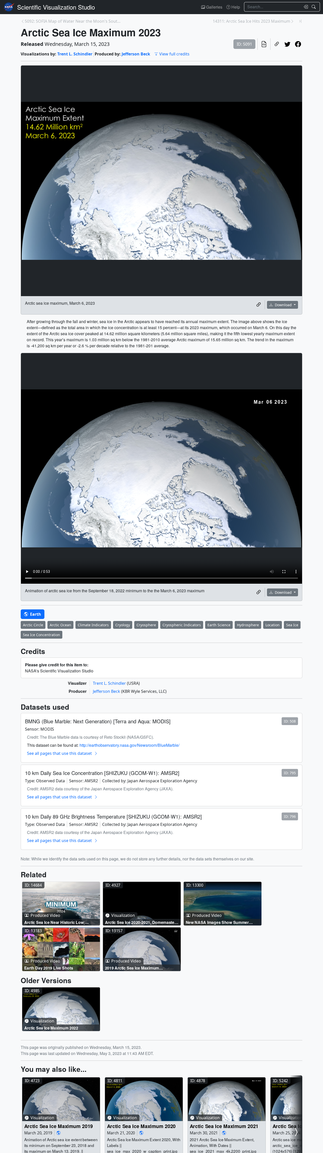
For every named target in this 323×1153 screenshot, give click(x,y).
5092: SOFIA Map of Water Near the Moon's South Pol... (73, 21)
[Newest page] (300, 21)
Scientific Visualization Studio (56, 7)
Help (235, 7)
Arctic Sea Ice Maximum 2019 (58, 1126)
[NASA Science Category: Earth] (59, 1133)
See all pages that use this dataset (59, 753)
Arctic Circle (33, 624)
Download (283, 304)
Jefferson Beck (136, 54)
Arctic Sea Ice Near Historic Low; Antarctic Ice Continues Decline (54, 922)
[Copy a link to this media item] (259, 304)
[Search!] (314, 7)
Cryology (122, 624)
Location (272, 624)
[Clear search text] (305, 7)
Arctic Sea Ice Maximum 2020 (141, 1126)
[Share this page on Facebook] (298, 44)
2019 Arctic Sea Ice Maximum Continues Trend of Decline (132, 967)
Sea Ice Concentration (41, 634)
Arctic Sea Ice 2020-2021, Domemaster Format (140, 922)
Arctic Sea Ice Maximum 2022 (51, 1027)
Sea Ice (292, 624)
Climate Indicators (93, 624)
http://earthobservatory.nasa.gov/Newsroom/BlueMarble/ (129, 745)
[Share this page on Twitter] (287, 44)
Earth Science (218, 624)
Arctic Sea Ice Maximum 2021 (224, 1126)
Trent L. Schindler (74, 54)
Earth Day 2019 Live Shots (48, 967)
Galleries (213, 7)
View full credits (174, 54)
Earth (35, 614)
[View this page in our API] (264, 44)
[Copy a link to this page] (277, 44)
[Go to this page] (61, 903)
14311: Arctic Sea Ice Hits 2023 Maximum (251, 21)
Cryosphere (146, 624)
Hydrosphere (248, 624)
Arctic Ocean (60, 624)
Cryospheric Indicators (182, 624)
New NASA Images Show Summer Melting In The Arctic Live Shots (217, 922)
